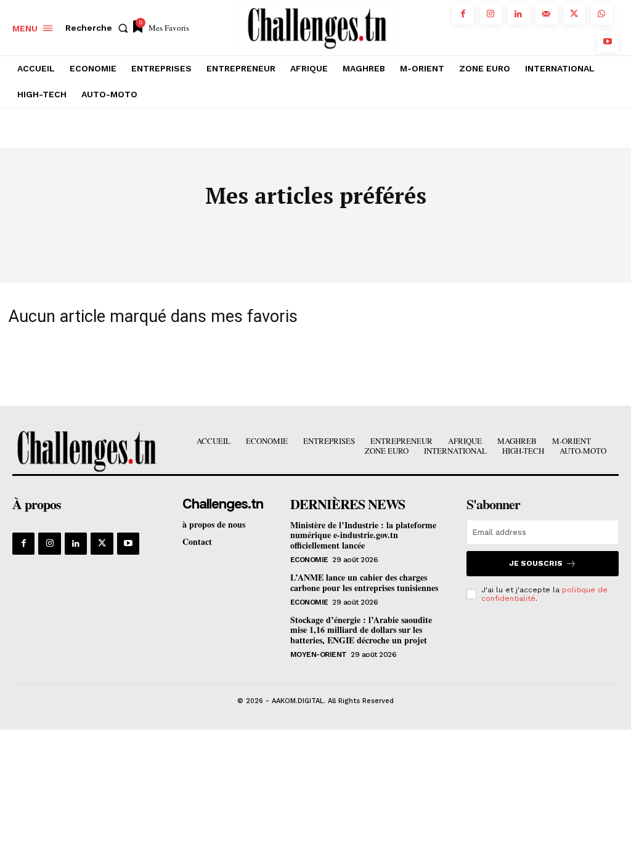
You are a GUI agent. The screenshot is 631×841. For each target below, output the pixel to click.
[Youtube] (608, 41)
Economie (309, 559)
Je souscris (536, 563)
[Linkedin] (518, 14)
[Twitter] (574, 14)
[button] (99, 28)
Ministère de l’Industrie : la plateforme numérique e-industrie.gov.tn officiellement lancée (363, 535)
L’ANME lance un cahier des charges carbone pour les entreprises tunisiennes (364, 582)
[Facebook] (463, 14)
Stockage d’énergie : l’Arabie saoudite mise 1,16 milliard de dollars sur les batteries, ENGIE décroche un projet (361, 630)
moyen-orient (318, 654)
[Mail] (546, 14)
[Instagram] (491, 14)
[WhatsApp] (602, 14)
